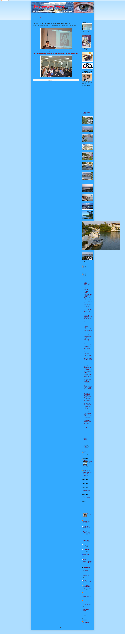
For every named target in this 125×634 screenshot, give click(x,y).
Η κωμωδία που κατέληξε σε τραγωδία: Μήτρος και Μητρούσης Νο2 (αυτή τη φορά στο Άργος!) (87, 533)
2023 (84, 266)
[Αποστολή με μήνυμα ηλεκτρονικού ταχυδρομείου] (48, 80)
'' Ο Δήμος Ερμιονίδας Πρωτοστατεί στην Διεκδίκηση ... (86, 424)
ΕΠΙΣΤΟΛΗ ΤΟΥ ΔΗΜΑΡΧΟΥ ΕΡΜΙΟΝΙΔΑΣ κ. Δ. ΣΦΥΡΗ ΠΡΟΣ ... (87, 343)
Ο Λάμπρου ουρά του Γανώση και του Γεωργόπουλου (88, 317)
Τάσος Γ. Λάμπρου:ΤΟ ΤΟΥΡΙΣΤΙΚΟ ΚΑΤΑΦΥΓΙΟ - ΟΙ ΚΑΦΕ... (88, 385)
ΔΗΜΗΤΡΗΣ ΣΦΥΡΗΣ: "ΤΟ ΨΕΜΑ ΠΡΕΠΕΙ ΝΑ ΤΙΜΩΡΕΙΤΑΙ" (87, 353)
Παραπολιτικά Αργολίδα (86, 567)
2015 (84, 275)
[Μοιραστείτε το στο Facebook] (50, 80)
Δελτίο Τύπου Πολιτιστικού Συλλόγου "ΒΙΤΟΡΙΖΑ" (87, 394)
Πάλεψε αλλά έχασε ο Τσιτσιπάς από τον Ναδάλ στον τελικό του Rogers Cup (87, 605)
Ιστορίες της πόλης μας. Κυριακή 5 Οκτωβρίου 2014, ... (88, 428)
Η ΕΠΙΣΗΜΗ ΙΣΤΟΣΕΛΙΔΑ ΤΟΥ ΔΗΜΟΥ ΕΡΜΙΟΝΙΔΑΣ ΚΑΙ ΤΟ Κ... (88, 407)
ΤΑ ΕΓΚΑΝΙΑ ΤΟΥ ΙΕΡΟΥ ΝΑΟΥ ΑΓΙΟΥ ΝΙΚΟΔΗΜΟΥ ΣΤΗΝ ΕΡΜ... (88, 302)
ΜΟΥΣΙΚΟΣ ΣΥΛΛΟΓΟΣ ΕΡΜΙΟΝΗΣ (87, 332)
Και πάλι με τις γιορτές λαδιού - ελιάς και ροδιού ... (88, 334)
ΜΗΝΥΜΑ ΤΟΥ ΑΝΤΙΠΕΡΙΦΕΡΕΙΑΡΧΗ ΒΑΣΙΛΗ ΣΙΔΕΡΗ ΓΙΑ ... (87, 420)
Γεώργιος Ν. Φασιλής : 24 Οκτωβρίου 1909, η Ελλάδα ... (88, 310)
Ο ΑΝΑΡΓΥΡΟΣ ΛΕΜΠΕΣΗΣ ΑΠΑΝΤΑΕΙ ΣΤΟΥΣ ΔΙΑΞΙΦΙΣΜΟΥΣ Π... (87, 389)
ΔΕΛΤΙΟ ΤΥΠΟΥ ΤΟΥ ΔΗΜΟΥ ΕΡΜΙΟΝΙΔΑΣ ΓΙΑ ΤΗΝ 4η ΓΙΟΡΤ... (88, 289)
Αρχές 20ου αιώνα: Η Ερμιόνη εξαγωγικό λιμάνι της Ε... (88, 330)
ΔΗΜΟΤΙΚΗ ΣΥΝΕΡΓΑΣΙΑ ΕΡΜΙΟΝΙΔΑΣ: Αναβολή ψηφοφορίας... (87, 415)
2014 (84, 276)
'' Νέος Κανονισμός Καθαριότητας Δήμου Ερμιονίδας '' (87, 307)
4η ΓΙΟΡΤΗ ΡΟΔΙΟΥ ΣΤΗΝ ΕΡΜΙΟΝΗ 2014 (87, 299)
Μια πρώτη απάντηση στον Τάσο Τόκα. (87, 368)
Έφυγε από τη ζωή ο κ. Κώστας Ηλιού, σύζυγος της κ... (88, 321)
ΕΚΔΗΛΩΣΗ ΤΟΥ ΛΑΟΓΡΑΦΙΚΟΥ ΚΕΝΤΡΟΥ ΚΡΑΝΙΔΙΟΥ (88, 409)
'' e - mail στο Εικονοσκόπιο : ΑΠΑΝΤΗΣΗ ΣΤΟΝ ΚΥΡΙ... (87, 397)
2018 (84, 272)
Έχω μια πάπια (86, 429)
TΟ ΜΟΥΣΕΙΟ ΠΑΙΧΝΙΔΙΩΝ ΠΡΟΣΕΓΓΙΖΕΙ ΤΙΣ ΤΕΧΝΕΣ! (88, 417)
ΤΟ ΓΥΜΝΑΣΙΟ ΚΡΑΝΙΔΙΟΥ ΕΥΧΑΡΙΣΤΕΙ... (87, 296)
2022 (84, 267)
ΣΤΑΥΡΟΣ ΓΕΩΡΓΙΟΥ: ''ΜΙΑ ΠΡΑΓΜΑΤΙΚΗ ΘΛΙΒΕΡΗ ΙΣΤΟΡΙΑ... (87, 292)
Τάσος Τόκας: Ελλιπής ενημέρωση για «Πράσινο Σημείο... (87, 287)
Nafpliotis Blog (85, 559)
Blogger (65, 627)
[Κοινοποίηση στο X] (49, 80)
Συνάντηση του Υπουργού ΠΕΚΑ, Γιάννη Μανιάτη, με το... (87, 377)
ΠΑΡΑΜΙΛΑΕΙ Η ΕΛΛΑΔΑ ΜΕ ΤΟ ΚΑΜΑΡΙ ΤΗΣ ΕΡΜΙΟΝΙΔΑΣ (87, 327)
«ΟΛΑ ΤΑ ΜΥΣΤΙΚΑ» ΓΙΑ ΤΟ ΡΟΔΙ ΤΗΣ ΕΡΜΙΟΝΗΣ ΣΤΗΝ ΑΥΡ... (88, 319)
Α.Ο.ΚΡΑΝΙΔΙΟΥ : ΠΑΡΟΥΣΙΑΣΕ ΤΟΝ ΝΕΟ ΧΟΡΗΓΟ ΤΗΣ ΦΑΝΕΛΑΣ (88, 380)
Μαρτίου (85, 445)
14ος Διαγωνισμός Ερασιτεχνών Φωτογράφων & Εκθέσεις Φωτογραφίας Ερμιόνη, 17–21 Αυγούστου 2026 (87, 463)
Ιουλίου (85, 440)
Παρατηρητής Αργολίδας (86, 531)
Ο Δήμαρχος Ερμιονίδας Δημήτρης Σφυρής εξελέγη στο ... (87, 366)
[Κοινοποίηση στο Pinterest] (51, 80)
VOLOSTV (84, 613)
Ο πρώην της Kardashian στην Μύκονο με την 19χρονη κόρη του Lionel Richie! (87, 615)
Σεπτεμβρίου (85, 438)
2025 (84, 264)
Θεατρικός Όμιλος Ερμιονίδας (88, 358)
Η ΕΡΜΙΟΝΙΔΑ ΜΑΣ (86, 549)
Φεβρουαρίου (86, 446)
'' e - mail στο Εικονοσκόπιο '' (87, 413)
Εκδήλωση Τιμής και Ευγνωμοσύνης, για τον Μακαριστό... (87, 340)
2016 (84, 274)
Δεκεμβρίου (85, 277)
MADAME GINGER (85, 545)
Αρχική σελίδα (56, 82)
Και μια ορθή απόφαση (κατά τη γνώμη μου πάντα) (88, 338)
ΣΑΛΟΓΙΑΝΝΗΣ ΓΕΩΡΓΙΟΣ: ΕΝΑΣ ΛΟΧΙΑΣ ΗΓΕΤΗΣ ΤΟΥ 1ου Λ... (88, 392)
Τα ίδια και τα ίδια (86, 357)
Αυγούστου (85, 439)
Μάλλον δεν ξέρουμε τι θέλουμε (88, 344)
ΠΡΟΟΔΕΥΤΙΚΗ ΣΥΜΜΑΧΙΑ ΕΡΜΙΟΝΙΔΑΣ (87, 355)
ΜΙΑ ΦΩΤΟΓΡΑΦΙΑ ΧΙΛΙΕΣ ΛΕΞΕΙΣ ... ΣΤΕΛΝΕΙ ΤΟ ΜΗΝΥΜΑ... (87, 282)
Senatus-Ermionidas (86, 592)
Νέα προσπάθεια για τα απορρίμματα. (87, 348)
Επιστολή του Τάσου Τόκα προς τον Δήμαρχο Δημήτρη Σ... (88, 387)
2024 (84, 265)
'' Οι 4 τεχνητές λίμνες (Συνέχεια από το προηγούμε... (88, 432)
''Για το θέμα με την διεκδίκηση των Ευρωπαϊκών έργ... (88, 403)
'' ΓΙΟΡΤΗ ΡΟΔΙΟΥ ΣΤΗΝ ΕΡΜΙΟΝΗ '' (87, 298)
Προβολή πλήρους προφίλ (85, 622)
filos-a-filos (84, 600)
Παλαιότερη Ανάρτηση (76, 82)
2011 (84, 451)
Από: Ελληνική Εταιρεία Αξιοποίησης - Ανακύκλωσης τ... (88, 412)
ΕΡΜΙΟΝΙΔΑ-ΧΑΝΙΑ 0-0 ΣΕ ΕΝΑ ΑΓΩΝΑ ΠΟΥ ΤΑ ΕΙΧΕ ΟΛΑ (87, 375)
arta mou (84, 580)
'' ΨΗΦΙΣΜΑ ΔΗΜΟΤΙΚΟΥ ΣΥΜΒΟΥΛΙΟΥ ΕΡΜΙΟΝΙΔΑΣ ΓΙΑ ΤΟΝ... (88, 351)
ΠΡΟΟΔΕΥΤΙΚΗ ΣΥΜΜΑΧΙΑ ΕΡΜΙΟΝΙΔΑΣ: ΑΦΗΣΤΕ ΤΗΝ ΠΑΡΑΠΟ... (88, 312)
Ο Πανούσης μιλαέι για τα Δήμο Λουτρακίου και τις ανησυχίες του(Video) (87, 491)
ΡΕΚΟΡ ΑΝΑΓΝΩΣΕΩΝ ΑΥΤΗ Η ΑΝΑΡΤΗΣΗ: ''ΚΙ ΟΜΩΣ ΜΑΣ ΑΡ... (88, 372)
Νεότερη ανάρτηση (35, 82)
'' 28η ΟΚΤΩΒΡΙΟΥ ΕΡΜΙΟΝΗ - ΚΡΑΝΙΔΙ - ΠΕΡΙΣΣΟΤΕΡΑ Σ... (88, 294)
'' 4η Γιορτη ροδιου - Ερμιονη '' (88, 395)
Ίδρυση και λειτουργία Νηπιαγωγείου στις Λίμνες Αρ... (87, 347)
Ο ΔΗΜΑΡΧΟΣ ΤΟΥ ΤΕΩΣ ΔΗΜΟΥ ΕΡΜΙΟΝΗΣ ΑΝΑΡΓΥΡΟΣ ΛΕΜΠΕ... (87, 284)
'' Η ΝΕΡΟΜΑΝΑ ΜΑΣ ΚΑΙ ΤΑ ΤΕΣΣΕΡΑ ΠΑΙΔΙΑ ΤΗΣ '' (87, 435)
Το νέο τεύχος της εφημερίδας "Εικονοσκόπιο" (88, 399)
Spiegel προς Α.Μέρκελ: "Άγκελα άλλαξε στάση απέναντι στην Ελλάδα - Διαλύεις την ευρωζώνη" (87, 588)
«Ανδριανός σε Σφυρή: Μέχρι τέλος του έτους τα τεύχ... (87, 336)
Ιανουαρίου (85, 447)
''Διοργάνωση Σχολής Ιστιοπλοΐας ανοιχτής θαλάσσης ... (87, 382)
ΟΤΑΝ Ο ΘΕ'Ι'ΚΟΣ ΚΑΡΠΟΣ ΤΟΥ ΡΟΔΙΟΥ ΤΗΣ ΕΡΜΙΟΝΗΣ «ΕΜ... (87, 315)
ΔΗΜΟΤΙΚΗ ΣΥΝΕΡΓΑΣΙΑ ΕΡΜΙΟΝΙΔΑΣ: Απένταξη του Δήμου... (88, 401)
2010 (84, 452)
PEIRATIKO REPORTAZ (86, 526)
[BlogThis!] (49, 80)
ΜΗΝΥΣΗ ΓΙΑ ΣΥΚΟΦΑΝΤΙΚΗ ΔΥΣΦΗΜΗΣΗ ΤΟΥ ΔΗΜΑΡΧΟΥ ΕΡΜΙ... (88, 360)
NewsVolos (84, 603)
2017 (84, 273)
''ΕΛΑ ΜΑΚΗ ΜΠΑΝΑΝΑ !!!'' (87, 404)
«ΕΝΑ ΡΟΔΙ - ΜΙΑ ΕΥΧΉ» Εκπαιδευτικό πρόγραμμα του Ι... (87, 304)
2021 (84, 268)
